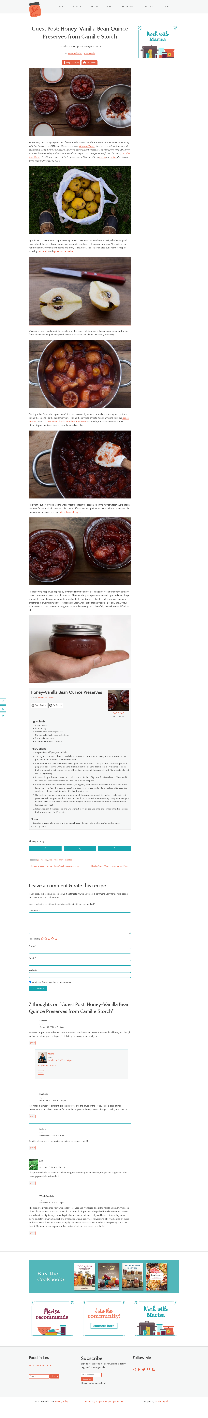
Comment (34, 910)
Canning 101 (150, 7)
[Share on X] (80, 848)
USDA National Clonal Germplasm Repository (64, 421)
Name (32, 946)
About (169, 7)
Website (33, 970)
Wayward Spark (87, 146)
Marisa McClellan (75, 53)
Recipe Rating (34, 939)
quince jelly (43, 251)
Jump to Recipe (72, 63)
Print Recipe (91, 63)
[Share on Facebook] (45, 848)
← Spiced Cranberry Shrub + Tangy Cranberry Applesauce (54, 866)
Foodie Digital (161, 1401)
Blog (109, 7)
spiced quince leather (63, 251)
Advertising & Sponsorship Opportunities (104, 1401)
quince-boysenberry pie (70, 512)
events (102, 157)
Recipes (94, 7)
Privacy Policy (61, 1401)
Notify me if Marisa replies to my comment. (52, 982)
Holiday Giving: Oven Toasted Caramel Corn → (111, 866)
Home (62, 7)
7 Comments (89, 53)
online (114, 157)
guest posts (42, 860)
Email (32, 958)
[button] (114, 713)
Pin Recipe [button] (57, 705)
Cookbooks (128, 7)
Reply (32, 1043)
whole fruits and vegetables (60, 860)
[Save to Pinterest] (114, 848)
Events (77, 7)
